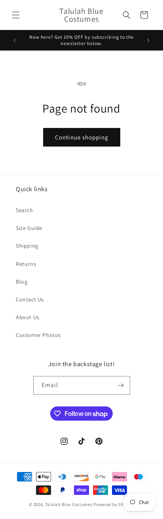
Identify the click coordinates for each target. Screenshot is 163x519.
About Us (28, 317)
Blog (21, 281)
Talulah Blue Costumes (69, 504)
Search (24, 210)
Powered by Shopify (113, 504)
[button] (16, 15)
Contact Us (30, 299)
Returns (26, 263)
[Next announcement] (148, 40)
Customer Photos (38, 334)
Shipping (27, 245)
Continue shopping (81, 137)
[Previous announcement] (14, 40)
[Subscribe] (121, 385)
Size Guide (29, 227)
